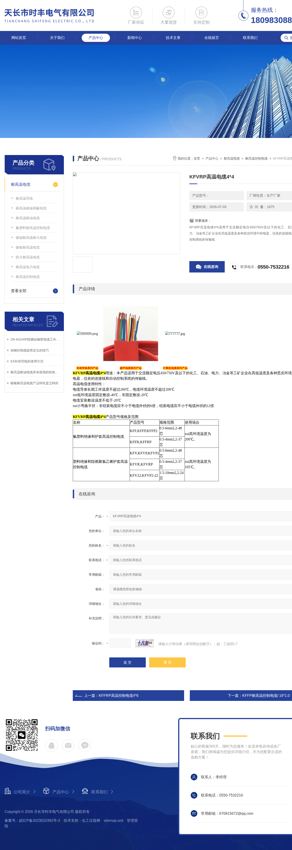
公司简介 (22, 792)
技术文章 (173, 38)
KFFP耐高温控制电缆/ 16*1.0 (266, 695)
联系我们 (250, 38)
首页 (197, 158)
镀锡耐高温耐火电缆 (31, 237)
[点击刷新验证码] (145, 643)
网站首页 (18, 38)
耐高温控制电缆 (28, 277)
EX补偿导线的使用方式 (26, 361)
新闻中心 (134, 38)
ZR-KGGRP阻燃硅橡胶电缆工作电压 (35, 339)
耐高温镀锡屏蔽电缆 (31, 208)
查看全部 (18, 291)
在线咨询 (211, 267)
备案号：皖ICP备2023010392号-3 (32, 820)
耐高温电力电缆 (28, 267)
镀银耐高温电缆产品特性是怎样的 (34, 383)
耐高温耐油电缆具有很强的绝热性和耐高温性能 (35, 372)
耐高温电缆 (20, 184)
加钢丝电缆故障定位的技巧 (29, 350)
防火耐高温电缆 (28, 257)
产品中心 (96, 38)
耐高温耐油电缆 (28, 218)
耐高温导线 (24, 198)
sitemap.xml (113, 820)
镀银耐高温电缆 (28, 247)
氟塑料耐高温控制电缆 (33, 228)
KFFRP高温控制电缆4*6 (118, 695)
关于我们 (57, 38)
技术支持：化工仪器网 (82, 820)
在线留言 (211, 38)
